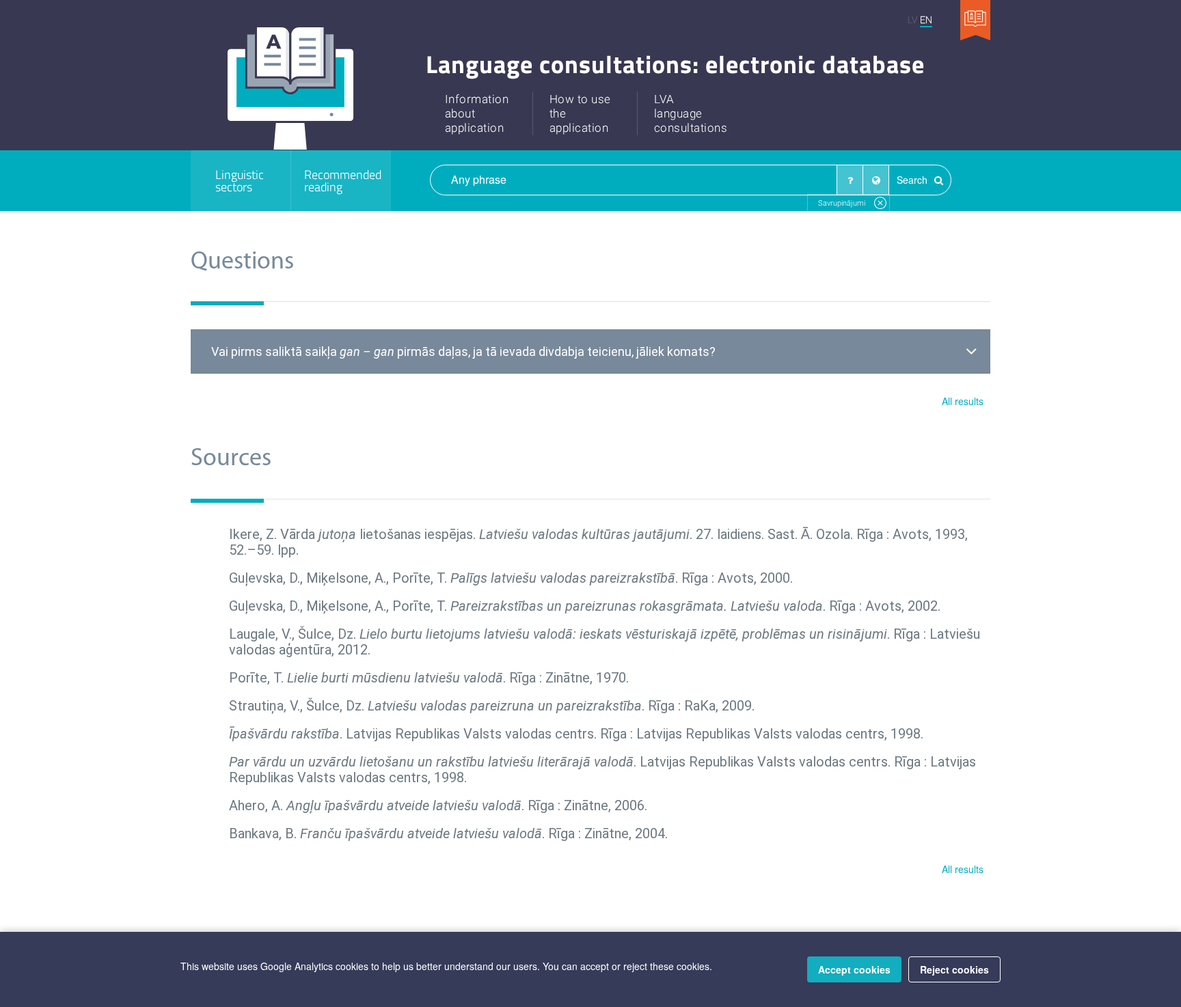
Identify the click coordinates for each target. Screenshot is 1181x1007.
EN (926, 19)
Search (913, 180)
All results (962, 401)
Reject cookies (954, 969)
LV (912, 19)
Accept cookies (854, 969)
